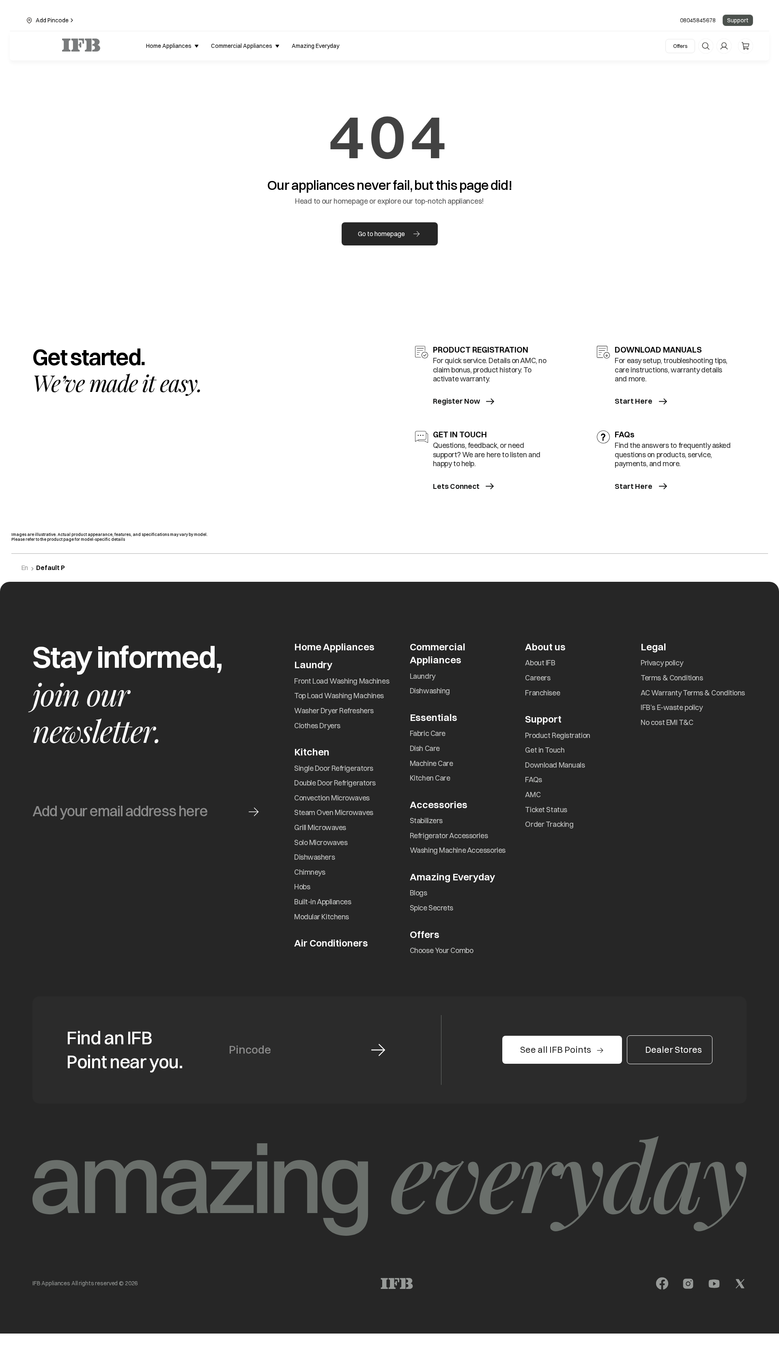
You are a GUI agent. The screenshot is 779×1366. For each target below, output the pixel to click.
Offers (680, 46)
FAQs (533, 779)
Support (738, 20)
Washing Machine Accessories (458, 850)
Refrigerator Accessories (449, 835)
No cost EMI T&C (667, 722)
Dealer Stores (673, 1049)
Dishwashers (314, 857)
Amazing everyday (315, 45)
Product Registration (557, 735)
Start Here (633, 401)
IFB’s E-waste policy (671, 707)
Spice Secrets (431, 907)
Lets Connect (456, 486)
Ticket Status (546, 809)
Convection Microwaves (332, 797)
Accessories (438, 804)
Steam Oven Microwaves (333, 812)
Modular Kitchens (321, 916)
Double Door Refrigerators (335, 782)
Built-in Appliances (322, 901)
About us (545, 647)
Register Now (456, 401)
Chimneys (309, 872)
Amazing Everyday (452, 877)
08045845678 (698, 20)
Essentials (433, 717)
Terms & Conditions (672, 677)
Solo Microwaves (320, 842)
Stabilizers (426, 820)
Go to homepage (381, 234)
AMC (532, 794)
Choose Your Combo (441, 950)
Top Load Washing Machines (339, 695)
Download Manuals (555, 765)
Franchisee (542, 692)
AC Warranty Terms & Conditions (693, 692)
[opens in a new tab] (662, 1283)
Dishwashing (430, 690)
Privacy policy (662, 662)
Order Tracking (549, 824)
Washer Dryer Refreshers (334, 710)
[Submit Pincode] (378, 1050)
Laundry (422, 676)
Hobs (302, 886)
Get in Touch (544, 750)
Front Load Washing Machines (341, 681)
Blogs (418, 892)
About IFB (540, 662)
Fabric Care (427, 733)
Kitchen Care (430, 778)
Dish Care (425, 748)
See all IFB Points (555, 1049)
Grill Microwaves (320, 827)
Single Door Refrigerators (333, 768)
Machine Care (431, 763)
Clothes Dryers (317, 725)
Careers (537, 677)
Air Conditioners (331, 943)
